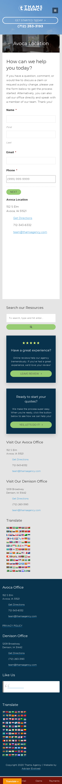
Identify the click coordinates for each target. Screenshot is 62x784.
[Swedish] (10, 567)
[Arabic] (16, 528)
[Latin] (25, 549)
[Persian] (25, 556)
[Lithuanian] (7, 553)
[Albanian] (10, 528)
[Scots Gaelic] (19, 563)
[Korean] (13, 549)
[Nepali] (16, 556)
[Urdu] (7, 571)
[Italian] (19, 545)
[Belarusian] (28, 528)
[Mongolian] (10, 556)
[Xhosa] (19, 571)
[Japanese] (22, 545)
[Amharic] (13, 528)
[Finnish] (10, 538)
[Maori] (28, 553)
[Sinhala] (7, 563)
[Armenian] (19, 528)
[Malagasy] (16, 553)
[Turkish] (25, 567)
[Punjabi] (10, 560)
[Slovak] (10, 563)
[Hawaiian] (16, 542)
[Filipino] (7, 538)
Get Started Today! (29, 20)
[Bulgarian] (13, 531)
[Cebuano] (19, 531)
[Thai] (22, 567)
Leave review (29, 373)
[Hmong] (25, 542)
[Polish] (28, 556)
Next (13, 192)
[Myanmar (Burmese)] (13, 556)
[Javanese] (25, 545)
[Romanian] (13, 560)
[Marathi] (7, 556)
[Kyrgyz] (19, 549)
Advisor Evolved (31, 768)
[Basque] (25, 528)
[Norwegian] (19, 556)
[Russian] (16, 560)
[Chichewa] (22, 531)
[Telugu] (19, 567)
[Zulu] (28, 571)
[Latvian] (28, 549)
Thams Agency (15, 686)
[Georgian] (22, 538)
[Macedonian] (13, 553)
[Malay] (22, 553)
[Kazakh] (7, 549)
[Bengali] (7, 531)
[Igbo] (10, 545)
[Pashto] (22, 556)
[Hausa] (13, 542)
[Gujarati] (7, 542)
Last (9, 142)
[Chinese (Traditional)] (28, 531)
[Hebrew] (19, 542)
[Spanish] (25, 563)
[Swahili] (7, 567)
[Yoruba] (25, 571)
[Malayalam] (19, 553)
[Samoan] (16, 563)
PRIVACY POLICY (12, 626)
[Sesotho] (25, 560)
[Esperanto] (25, 535)
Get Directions (22, 218)
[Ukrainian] (28, 567)
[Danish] (16, 535)
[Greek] (28, 538)
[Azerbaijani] (22, 528)
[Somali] (22, 563)
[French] (13, 538)
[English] (22, 535)
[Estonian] (28, 535)
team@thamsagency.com (30, 232)
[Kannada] (28, 545)
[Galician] (19, 538)
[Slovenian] (13, 563)
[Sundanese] (28, 563)
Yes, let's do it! (29, 424)
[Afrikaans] (7, 528)
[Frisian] (16, 538)
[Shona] (22, 560)
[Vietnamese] (13, 571)
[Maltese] (25, 553)
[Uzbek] (10, 571)
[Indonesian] (13, 545)
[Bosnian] (10, 531)
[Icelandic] (7, 545)
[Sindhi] (28, 560)
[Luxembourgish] (10, 553)
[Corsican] (7, 535)
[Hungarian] (28, 542)
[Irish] (16, 545)
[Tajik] (13, 567)
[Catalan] (16, 531)
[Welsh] (16, 571)
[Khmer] (10, 549)
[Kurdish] (16, 549)
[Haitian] (10, 542)
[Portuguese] (7, 560)
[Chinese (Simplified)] (25, 531)
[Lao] (22, 549)
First (9, 127)
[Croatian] (10, 535)
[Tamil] (16, 567)
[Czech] (13, 535)
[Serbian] (19, 560)
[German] (25, 538)
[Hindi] (22, 542)
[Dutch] (19, 535)
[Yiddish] (22, 571)
